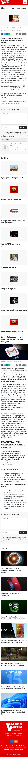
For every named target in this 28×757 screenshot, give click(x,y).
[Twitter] (5, 34)
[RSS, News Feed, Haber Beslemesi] (16, 741)
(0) (20, 149)
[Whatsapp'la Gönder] (9, 34)
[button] (20, 34)
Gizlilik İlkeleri (9, 735)
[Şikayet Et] (25, 149)
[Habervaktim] (5, 2)
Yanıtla (12, 149)
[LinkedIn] (7, 34)
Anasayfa (7, 733)
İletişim (20, 733)
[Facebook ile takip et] (12, 741)
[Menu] (24, 2)
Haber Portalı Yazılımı (15, 755)
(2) (17, 149)
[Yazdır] (17, 34)
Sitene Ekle (19, 735)
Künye (14, 733)
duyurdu (9, 437)
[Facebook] (2, 34)
